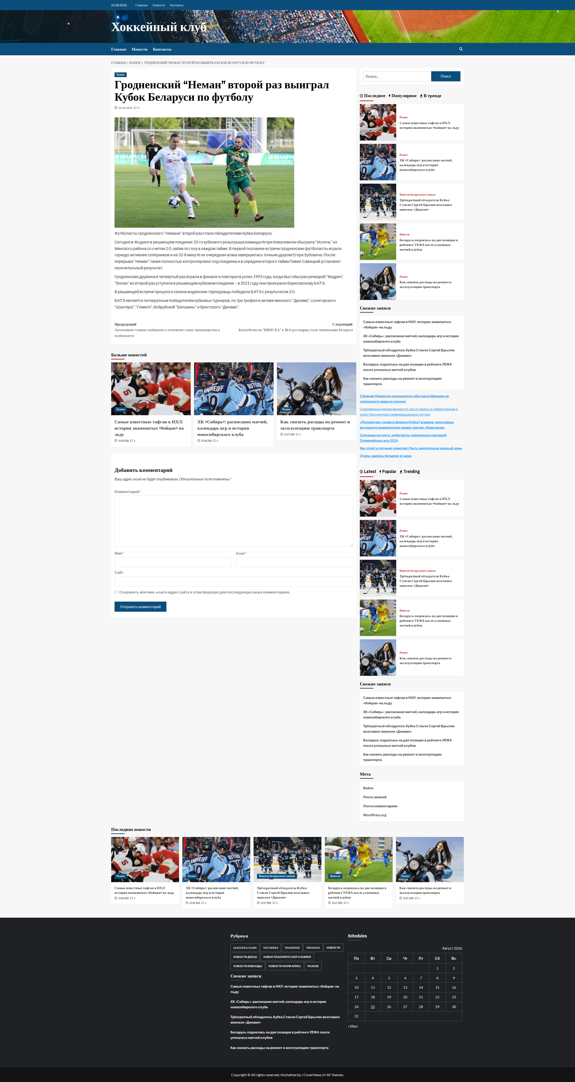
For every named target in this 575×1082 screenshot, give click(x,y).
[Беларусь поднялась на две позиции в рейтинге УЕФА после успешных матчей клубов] (378, 241)
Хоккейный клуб (159, 26)
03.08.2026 (206, 441)
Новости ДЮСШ (245, 957)
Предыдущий (167, 330)
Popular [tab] (388, 471)
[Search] (461, 49)
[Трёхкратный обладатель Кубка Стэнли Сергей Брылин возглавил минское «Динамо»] (378, 201)
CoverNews (312, 1075)
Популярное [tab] (403, 95)
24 (356, 1006)
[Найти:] (397, 76)
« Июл (353, 1026)
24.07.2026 (289, 434)
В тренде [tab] (431, 95)
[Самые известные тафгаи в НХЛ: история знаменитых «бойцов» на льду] (151, 388)
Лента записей (375, 797)
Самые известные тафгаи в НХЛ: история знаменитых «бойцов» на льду (149, 428)
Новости (159, 5)
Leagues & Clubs (245, 947)
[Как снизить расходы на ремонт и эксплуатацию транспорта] (316, 388)
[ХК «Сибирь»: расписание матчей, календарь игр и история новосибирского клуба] (234, 388)
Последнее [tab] (374, 95)
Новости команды (247, 966)
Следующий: (296, 327)
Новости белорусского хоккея (418, 194)
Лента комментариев (380, 806)
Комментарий (128, 491)
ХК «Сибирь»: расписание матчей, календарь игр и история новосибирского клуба (232, 428)
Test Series (270, 947)
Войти (368, 788)
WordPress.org (374, 815)
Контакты (177, 5)
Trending (313, 947)
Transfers (292, 947)
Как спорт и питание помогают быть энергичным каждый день (411, 448)
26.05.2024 (125, 107)
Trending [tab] (411, 471)
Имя (119, 553)
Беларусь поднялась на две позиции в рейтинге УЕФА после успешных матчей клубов (429, 245)
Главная (141, 5)
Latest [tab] (369, 471)
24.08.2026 (123, 441)
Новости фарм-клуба (285, 966)
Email (241, 553)
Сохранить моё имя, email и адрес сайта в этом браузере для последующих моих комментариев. (204, 592)
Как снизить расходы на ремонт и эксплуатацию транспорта (315, 425)
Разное (121, 74)
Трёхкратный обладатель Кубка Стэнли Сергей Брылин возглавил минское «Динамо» (426, 205)
